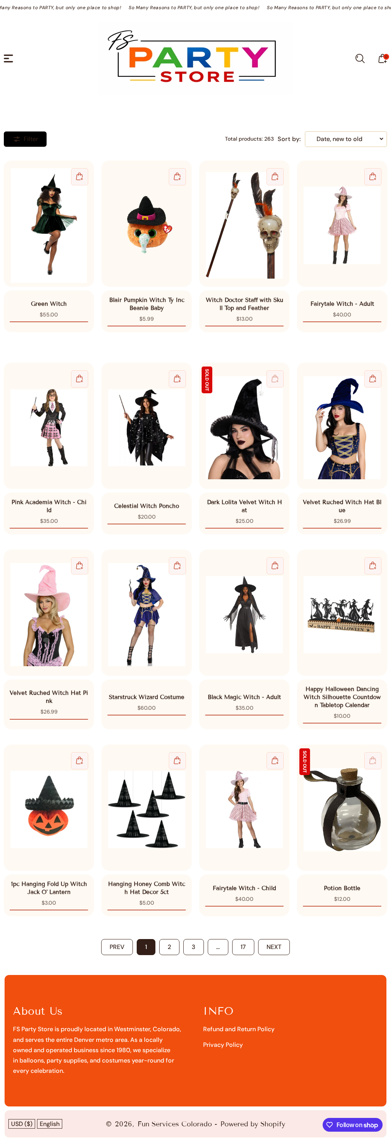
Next (274, 947)
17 (243, 947)
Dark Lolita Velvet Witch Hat (244, 426)
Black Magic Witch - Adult (244, 613)
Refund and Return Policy (239, 1029)
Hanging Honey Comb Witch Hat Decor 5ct (146, 809)
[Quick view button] (79, 177)
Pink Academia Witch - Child (49, 426)
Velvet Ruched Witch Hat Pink (49, 613)
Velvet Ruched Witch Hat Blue (342, 426)
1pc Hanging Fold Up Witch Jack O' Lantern (48, 809)
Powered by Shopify (252, 1124)
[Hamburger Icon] (8, 58)
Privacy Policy (223, 1045)
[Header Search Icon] (360, 58)
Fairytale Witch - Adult (342, 224)
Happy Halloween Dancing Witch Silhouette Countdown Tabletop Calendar (342, 613)
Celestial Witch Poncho (147, 426)
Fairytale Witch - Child (244, 809)
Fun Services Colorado (174, 1124)
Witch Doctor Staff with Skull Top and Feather (244, 225)
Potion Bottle (342, 808)
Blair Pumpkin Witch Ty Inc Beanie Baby (147, 224)
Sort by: (289, 139)
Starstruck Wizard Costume (147, 613)
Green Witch (49, 224)
